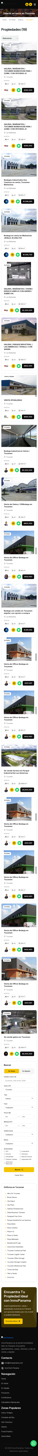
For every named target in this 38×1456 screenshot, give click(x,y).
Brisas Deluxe (12, 1197)
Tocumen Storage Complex (16, 1262)
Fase (5, 1104)
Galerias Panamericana (15, 1209)
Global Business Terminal (16, 1212)
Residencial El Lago (14, 1243)
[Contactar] (13, 90)
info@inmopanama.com (13, 1363)
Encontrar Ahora (12, 1321)
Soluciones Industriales (15, 1247)
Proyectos (5, 1393)
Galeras (20, 20)
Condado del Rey (7, 1417)
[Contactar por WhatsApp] (33, 1443)
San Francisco (6, 1422)
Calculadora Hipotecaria (10, 1402)
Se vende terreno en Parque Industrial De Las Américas (16, 772)
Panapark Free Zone (14, 1216)
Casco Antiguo (7, 1413)
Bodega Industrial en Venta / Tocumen (17, 452)
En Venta (12, 20)
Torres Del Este (12, 1269)
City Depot (11, 1201)
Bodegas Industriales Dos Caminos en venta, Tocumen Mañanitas (17, 182)
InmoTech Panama (11, 1368)
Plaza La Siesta (12, 1235)
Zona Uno (10, 1277)
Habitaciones (8, 1131)
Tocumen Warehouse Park (16, 1266)
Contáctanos (6, 1397)
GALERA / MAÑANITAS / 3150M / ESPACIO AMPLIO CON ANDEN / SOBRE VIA (18, 291)
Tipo (5, 1095)
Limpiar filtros (19, 1175)
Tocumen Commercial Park (16, 1250)
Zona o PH (7, 1086)
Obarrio (4, 1427)
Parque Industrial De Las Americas (19, 1220)
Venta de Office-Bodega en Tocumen (16, 558)
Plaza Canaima (12, 1228)
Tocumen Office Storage (15, 1258)
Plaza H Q (10, 1231)
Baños (6, 1140)
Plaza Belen (11, 1224)
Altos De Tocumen (13, 1193)
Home (5, 20)
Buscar (17, 1170)
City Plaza (10, 1205)
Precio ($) (7, 1113)
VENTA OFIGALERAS (13, 400)
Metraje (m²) (8, 1122)
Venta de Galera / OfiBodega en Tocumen (18, 505)
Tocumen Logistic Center (16, 1254)
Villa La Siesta (12, 1273)
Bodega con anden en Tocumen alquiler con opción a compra (18, 612)
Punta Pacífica (6, 1431)
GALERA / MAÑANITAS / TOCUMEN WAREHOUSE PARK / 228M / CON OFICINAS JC (18, 71)
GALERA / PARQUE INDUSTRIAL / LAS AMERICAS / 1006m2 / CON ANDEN (18, 346)
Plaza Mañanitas (12, 1239)
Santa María (5, 1436)
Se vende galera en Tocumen (17, 1037)
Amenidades (8, 1149)
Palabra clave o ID (10, 1077)
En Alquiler (26, 1071)
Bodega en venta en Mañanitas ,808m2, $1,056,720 (18, 237)
